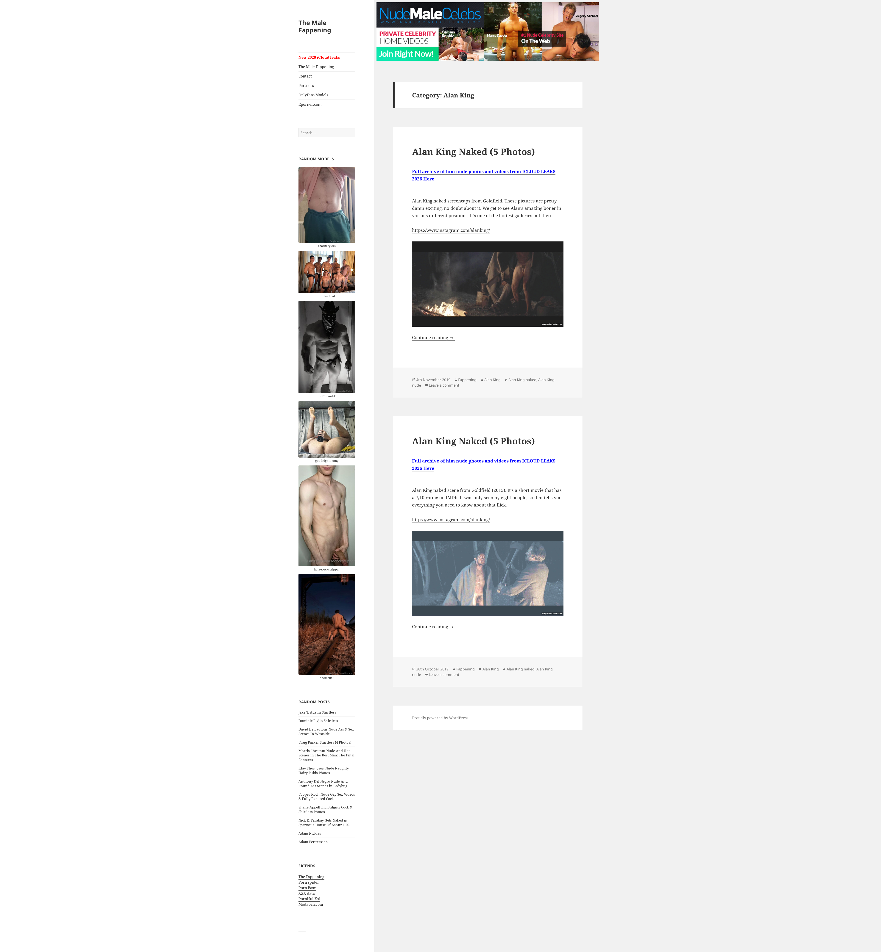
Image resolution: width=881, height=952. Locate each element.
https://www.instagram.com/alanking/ (451, 230)
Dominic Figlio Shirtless (318, 720)
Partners (306, 85)
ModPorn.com (310, 904)
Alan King (492, 379)
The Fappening (311, 876)
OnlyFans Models (313, 94)
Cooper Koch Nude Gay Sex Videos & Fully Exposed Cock (326, 796)
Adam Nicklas (309, 833)
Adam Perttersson (313, 841)
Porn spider (308, 882)
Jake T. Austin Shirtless (317, 712)
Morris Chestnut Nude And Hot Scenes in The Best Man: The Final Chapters (326, 755)
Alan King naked (522, 379)
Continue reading (433, 337)
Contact (305, 76)
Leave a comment (444, 385)
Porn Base (307, 887)
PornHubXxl (309, 898)
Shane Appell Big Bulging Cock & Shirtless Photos (325, 809)
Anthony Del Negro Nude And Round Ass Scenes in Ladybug (323, 783)
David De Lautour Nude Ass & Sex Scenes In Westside (326, 731)
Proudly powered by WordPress (440, 717)
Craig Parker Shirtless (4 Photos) (324, 742)
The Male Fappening (314, 26)
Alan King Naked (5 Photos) (473, 151)
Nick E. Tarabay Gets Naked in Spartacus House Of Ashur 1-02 (323, 822)
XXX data (306, 893)
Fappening (467, 379)
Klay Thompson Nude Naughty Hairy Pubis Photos (323, 770)
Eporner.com (309, 104)
